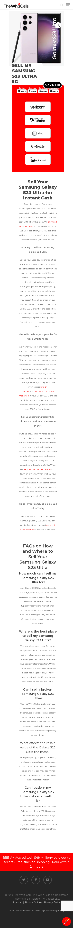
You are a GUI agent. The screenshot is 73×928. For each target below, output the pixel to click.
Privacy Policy (52, 902)
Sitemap (17, 902)
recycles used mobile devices (37, 469)
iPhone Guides (33, 902)
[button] (58, 25)
